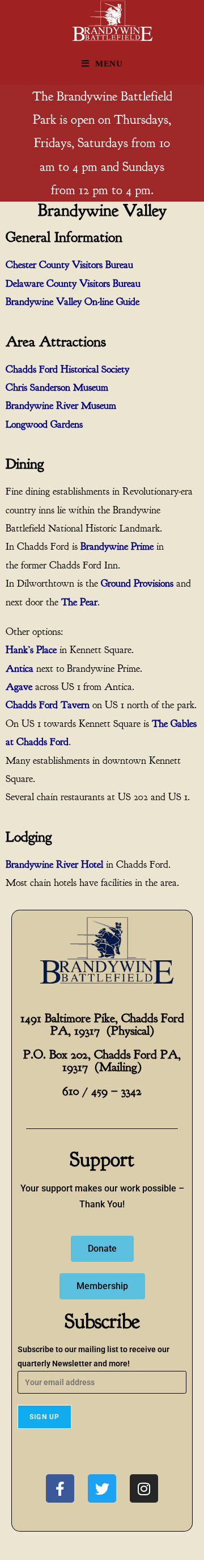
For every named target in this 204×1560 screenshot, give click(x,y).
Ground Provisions (137, 583)
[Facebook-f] (60, 1488)
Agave (19, 686)
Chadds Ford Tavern (48, 705)
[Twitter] (102, 1488)
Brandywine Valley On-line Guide (72, 301)
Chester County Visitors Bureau (69, 264)
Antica (19, 668)
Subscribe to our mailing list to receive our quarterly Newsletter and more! (93, 1356)
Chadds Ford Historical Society (67, 369)
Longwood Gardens (44, 424)
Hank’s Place (31, 649)
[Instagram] (144, 1488)
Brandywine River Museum (61, 405)
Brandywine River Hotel (54, 864)
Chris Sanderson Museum (57, 387)
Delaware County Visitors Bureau (73, 283)
